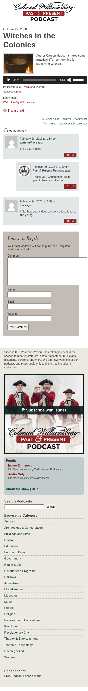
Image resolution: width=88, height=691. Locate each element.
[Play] (9, 80)
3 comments (80, 119)
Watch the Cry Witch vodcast (19, 102)
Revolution (11, 626)
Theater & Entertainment (21, 638)
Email (11, 301)
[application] (45, 80)
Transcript (15, 110)
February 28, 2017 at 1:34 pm (38, 138)
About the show (17, 489)
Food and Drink (14, 552)
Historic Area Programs (19, 571)
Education (11, 546)
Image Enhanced (20, 465)
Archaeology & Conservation (23, 527)
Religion (9, 614)
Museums (11, 595)
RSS (19, 91)
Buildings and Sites (17, 533)
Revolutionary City (16, 632)
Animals (9, 521)
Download (29, 86)
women (82, 123)
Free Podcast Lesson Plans (22, 676)
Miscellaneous (13, 589)
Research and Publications (22, 620)
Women (9, 657)
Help (35, 489)
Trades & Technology (18, 644)
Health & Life (51, 119)
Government (12, 558)
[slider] (79, 79)
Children (10, 540)
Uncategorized (14, 651)
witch (74, 123)
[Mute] (69, 80)
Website (12, 313)
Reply (70, 154)
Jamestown (12, 583)
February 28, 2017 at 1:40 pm (51, 166)
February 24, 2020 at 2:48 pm (38, 201)
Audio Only (16, 474)
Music (8, 601)
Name (12, 289)
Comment (14, 255)
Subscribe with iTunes (46, 410)
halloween (64, 123)
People (9, 607)
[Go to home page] (44, 20)
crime (53, 123)
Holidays (66, 119)
